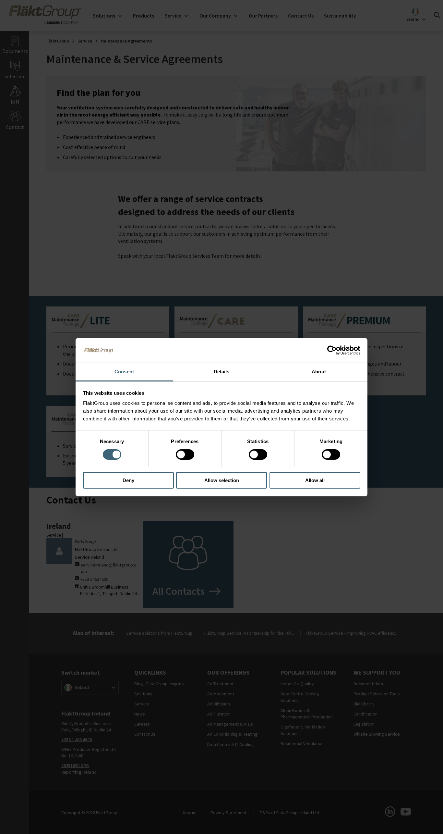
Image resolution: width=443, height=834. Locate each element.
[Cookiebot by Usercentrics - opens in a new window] (332, 350)
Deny (128, 480)
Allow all (315, 480)
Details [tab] (222, 371)
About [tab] (319, 371)
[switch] (185, 454)
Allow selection (221, 480)
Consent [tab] (124, 371)
